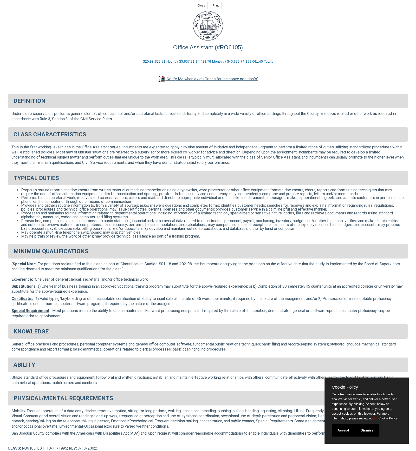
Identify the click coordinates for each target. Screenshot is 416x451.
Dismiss (367, 430)
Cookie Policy (388, 418)
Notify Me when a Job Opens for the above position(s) (212, 79)
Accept (343, 430)
